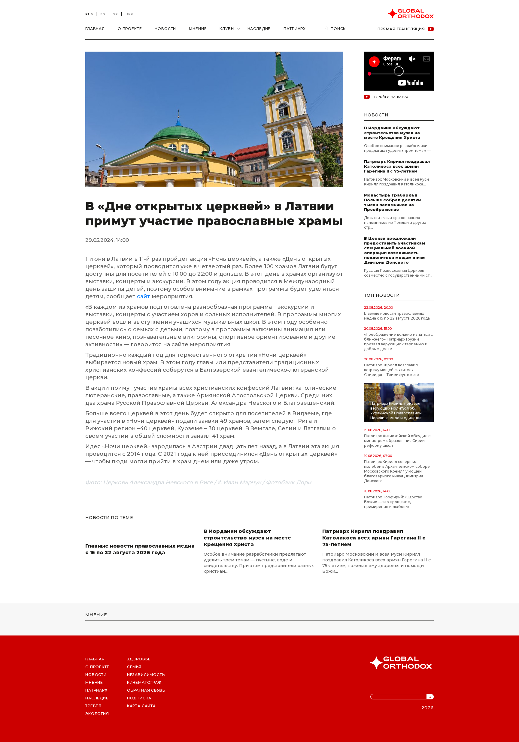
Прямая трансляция (401, 29)
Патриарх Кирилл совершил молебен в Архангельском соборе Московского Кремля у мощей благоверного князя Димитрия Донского (397, 471)
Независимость (146, 674)
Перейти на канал (391, 97)
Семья (134, 667)
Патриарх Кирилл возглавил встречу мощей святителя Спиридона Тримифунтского (391, 370)
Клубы (227, 28)
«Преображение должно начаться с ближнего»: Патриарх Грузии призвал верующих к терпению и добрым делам (398, 341)
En (102, 14)
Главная (95, 28)
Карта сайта (141, 706)
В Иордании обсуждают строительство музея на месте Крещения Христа (392, 132)
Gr (115, 14)
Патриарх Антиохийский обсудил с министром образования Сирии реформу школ (397, 441)
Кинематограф (144, 682)
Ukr (129, 14)
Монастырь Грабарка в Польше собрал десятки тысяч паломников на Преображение (392, 202)
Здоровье (139, 659)
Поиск (338, 28)
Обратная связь (146, 690)
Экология (97, 713)
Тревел (93, 706)
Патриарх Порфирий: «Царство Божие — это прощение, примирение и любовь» (393, 502)
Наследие (259, 28)
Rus (89, 14)
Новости (165, 28)
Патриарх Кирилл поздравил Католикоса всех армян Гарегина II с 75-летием (397, 166)
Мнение (198, 28)
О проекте (130, 28)
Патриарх (295, 28)
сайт (144, 296)
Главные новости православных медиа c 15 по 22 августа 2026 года (397, 315)
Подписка (139, 698)
